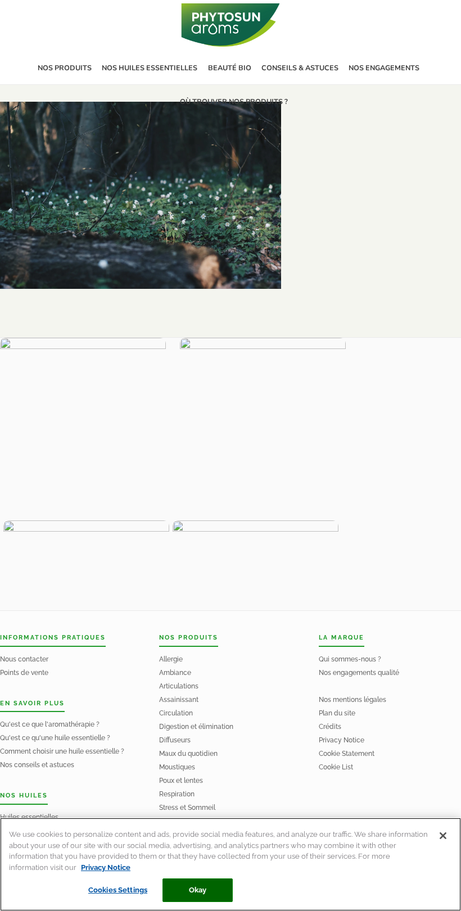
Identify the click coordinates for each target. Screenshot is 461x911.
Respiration (177, 794)
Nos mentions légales (352, 700)
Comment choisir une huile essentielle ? (62, 751)
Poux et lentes (181, 781)
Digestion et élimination (196, 727)
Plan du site (337, 713)
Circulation (176, 713)
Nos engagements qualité (359, 673)
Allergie (171, 659)
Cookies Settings (117, 890)
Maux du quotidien (188, 754)
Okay (198, 890)
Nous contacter (24, 659)
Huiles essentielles (29, 817)
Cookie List (336, 767)
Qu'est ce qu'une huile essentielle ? (55, 738)
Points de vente (24, 673)
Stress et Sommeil (187, 808)
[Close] (443, 835)
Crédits (330, 727)
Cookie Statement (346, 754)
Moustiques (177, 767)
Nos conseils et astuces (37, 765)
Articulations (178, 686)
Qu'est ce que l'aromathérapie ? (50, 724)
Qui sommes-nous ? (350, 659)
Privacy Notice (341, 740)
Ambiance (175, 673)
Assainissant (178, 700)
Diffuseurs (175, 740)
